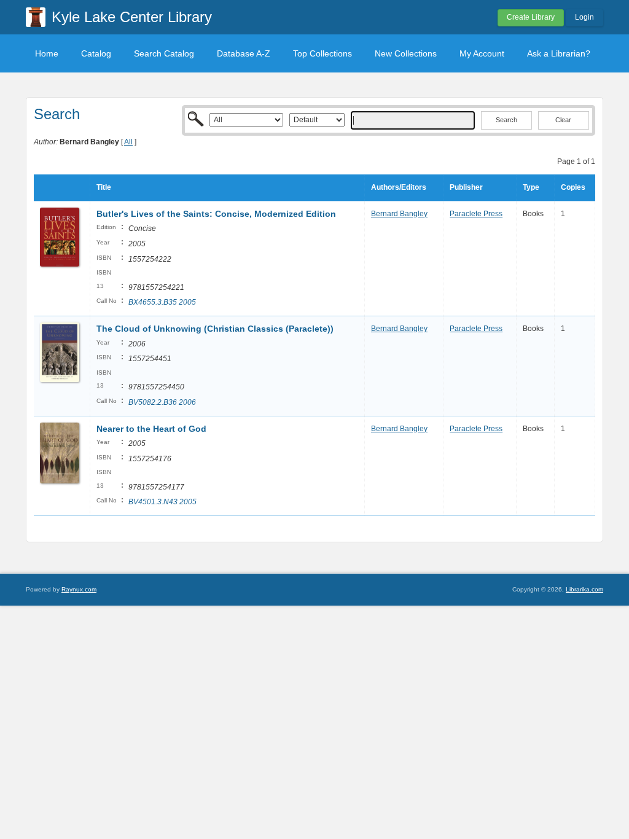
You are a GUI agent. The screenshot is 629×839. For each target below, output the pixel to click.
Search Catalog (164, 53)
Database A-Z (243, 53)
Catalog (96, 53)
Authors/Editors (398, 187)
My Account (481, 53)
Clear (563, 119)
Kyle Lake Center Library (132, 17)
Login (584, 17)
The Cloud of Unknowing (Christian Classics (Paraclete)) (215, 329)
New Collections (406, 53)
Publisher (466, 187)
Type (531, 187)
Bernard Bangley (399, 213)
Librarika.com (584, 589)
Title (103, 187)
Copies (573, 187)
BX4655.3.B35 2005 (162, 302)
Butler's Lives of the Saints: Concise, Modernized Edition (216, 214)
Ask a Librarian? (558, 53)
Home (46, 53)
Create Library (531, 17)
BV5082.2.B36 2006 (162, 402)
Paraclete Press (476, 213)
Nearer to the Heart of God (151, 429)
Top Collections (322, 53)
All (128, 142)
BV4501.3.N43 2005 (162, 502)
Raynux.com (78, 589)
